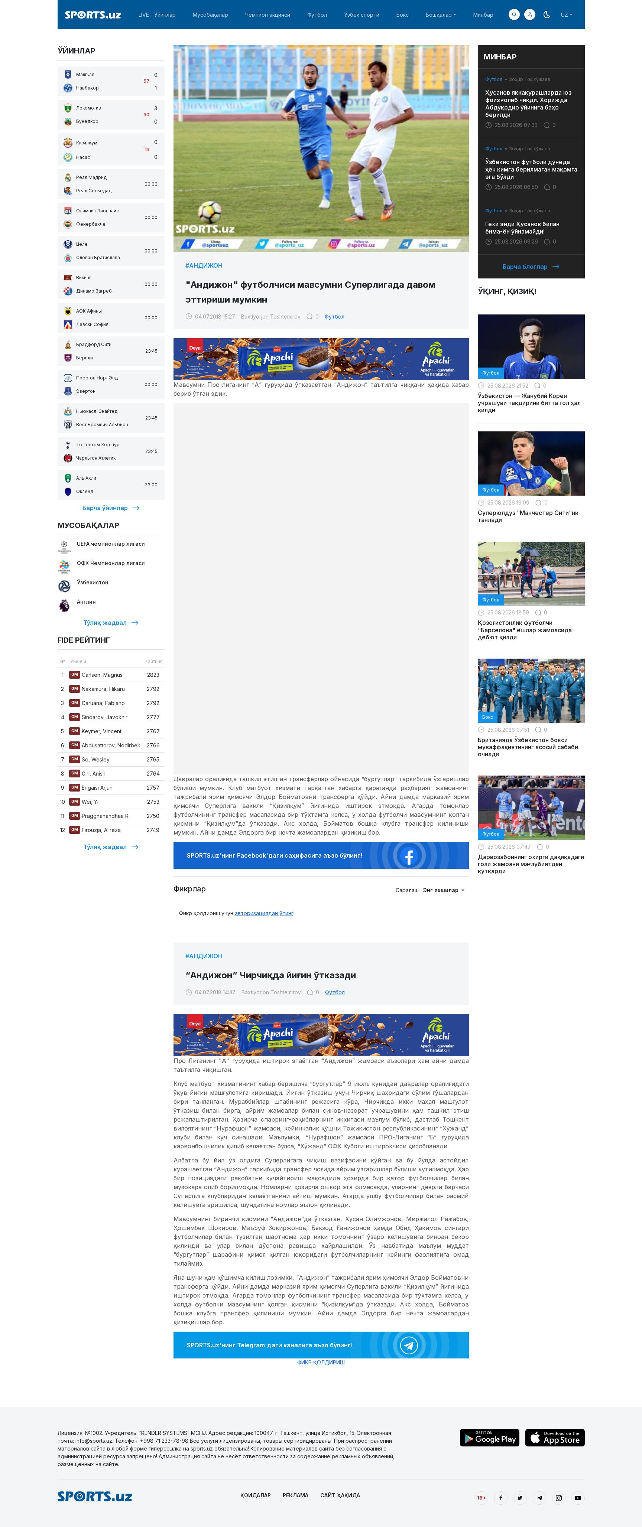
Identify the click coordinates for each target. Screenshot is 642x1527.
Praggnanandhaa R (100, 816)
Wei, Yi (84, 802)
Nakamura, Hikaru (98, 689)
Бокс (402, 15)
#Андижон (204, 265)
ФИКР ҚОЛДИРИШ (321, 1362)
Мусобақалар (210, 15)
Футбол (317, 15)
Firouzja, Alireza (96, 830)
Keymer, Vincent (96, 731)
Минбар (483, 15)
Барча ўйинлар (105, 508)
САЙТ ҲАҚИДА (340, 1495)
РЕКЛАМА (295, 1495)
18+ (481, 1498)
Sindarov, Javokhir (99, 717)
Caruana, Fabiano (98, 703)
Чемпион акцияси (267, 15)
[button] (529, 14)
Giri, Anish (88, 773)
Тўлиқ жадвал (105, 622)
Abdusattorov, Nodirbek (105, 745)
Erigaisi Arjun (92, 787)
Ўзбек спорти (361, 15)
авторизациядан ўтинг (264, 913)
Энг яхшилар (441, 890)
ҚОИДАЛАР (255, 1495)
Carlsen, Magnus (97, 675)
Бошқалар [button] (439, 15)
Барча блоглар (525, 266)
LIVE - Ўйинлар (157, 15)
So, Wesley (90, 759)
